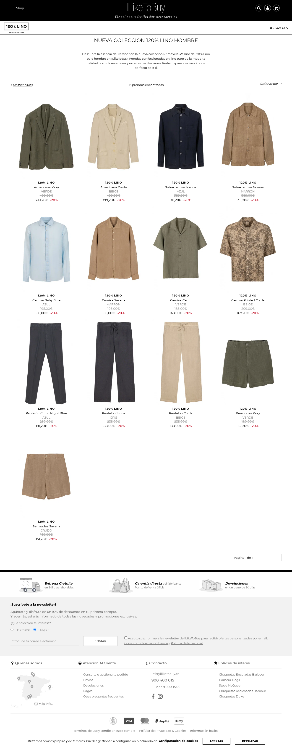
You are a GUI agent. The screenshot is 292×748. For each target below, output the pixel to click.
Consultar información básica (146, 643)
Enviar (100, 641)
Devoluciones (93, 685)
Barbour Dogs (229, 680)
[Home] (269, 27)
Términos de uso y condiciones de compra (104, 730)
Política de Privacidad (187, 643)
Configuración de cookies (178, 741)
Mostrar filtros (22, 85)
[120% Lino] (16, 27)
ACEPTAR (216, 741)
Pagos (87, 691)
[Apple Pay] (179, 721)
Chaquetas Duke (231, 696)
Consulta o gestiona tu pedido (105, 674)
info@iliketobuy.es (165, 674)
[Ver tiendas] (32, 689)
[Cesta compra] (276, 8)
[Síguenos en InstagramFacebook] (161, 696)
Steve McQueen (230, 685)
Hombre (23, 629)
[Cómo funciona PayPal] (162, 721)
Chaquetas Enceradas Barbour (241, 674)
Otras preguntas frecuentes (103, 696)
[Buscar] (259, 8)
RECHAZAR (250, 741)
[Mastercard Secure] (144, 721)
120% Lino (281, 27)
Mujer (44, 629)
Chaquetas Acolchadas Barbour (242, 691)
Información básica (204, 730)
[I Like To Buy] (146, 7)
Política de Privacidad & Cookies (162, 730)
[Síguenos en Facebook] (153, 696)
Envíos (88, 680)
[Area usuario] (267, 8)
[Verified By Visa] (128, 721)
